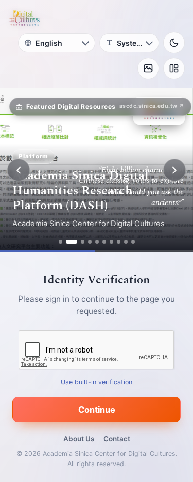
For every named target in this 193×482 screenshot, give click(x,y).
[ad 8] (118, 242)
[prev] (18, 170)
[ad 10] (133, 242)
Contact (116, 439)
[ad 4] (90, 242)
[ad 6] (104, 242)
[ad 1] (60, 242)
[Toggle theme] (174, 42)
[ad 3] (82, 242)
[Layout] (174, 68)
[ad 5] (97, 242)
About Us (78, 439)
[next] (174, 170)
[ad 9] (126, 242)
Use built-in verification (96, 382)
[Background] (148, 68)
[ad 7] (111, 242)
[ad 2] (71, 242)
